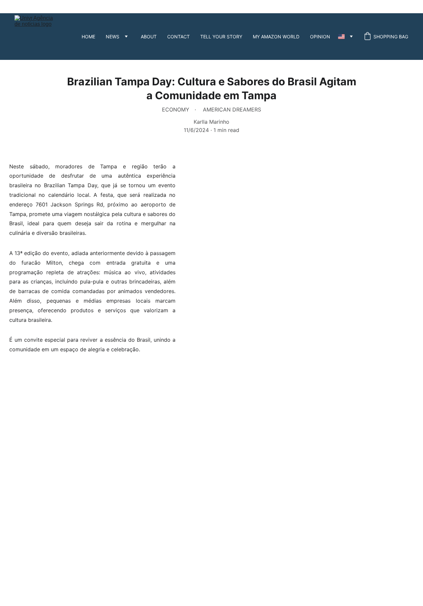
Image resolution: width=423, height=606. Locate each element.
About (149, 36)
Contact (178, 36)
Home (88, 36)
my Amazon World (276, 36)
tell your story (221, 36)
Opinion (320, 36)
